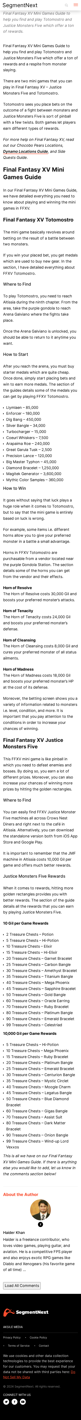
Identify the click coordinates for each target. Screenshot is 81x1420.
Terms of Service (19, 1345)
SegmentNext (19, 5)
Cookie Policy (38, 1337)
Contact (44, 1345)
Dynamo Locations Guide (25, 151)
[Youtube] (24, 1402)
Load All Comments (22, 1285)
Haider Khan (14, 1232)
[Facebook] (40, 1225)
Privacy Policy (12, 1337)
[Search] (66, 5)
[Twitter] (7, 1402)
